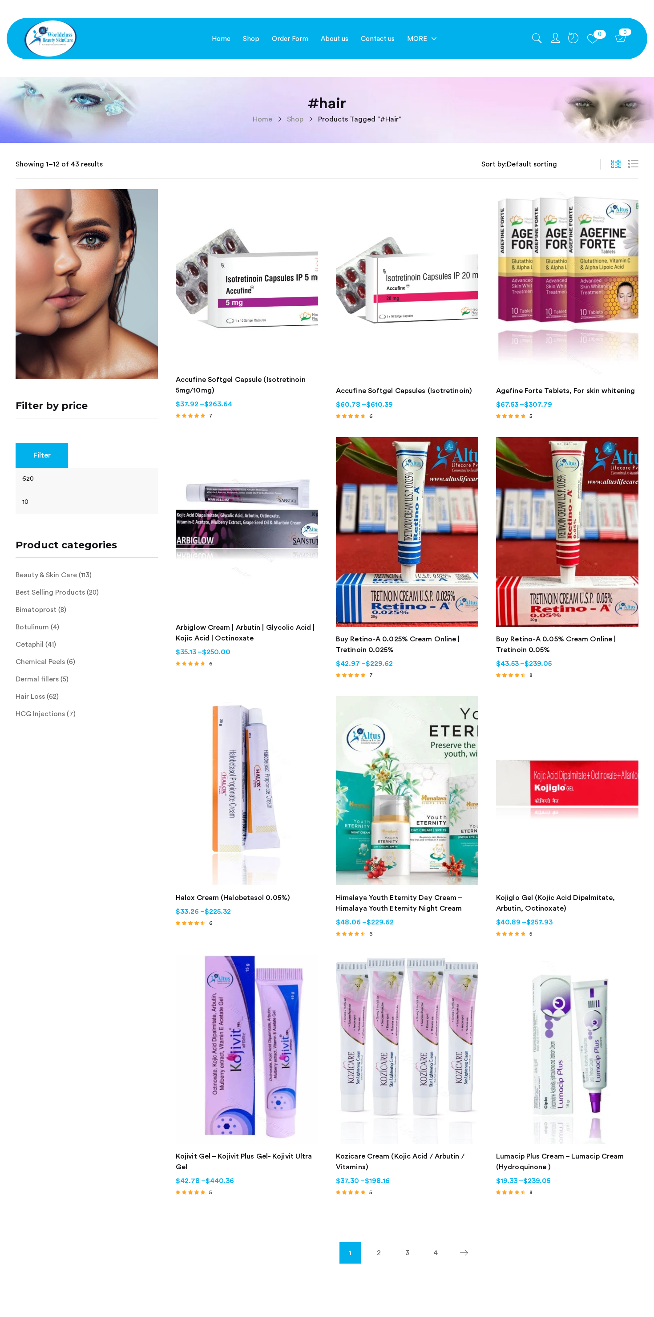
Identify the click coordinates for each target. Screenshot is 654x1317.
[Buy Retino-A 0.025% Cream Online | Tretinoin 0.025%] (407, 531)
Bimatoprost (36, 609)
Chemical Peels (40, 661)
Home (262, 119)
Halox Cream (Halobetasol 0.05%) (233, 897)
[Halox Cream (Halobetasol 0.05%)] (247, 790)
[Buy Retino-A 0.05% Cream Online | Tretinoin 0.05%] (567, 531)
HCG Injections (40, 713)
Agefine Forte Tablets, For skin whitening (565, 390)
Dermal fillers (37, 679)
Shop (295, 119)
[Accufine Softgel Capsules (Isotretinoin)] (407, 283)
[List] (633, 164)
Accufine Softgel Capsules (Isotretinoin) (404, 390)
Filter (42, 455)
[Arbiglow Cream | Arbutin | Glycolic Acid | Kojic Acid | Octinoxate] (247, 526)
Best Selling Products (50, 592)
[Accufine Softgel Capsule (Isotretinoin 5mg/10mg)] (247, 278)
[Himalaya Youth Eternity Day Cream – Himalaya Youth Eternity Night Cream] (407, 790)
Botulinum (32, 627)
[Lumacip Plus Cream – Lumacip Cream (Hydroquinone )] (567, 1049)
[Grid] (616, 164)
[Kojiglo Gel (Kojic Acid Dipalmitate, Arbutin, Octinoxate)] (567, 790)
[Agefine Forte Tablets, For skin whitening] (567, 283)
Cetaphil (30, 644)
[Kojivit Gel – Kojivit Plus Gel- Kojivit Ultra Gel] (247, 1049)
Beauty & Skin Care (46, 575)
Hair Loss (30, 696)
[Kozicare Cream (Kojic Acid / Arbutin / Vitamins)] (407, 1049)
